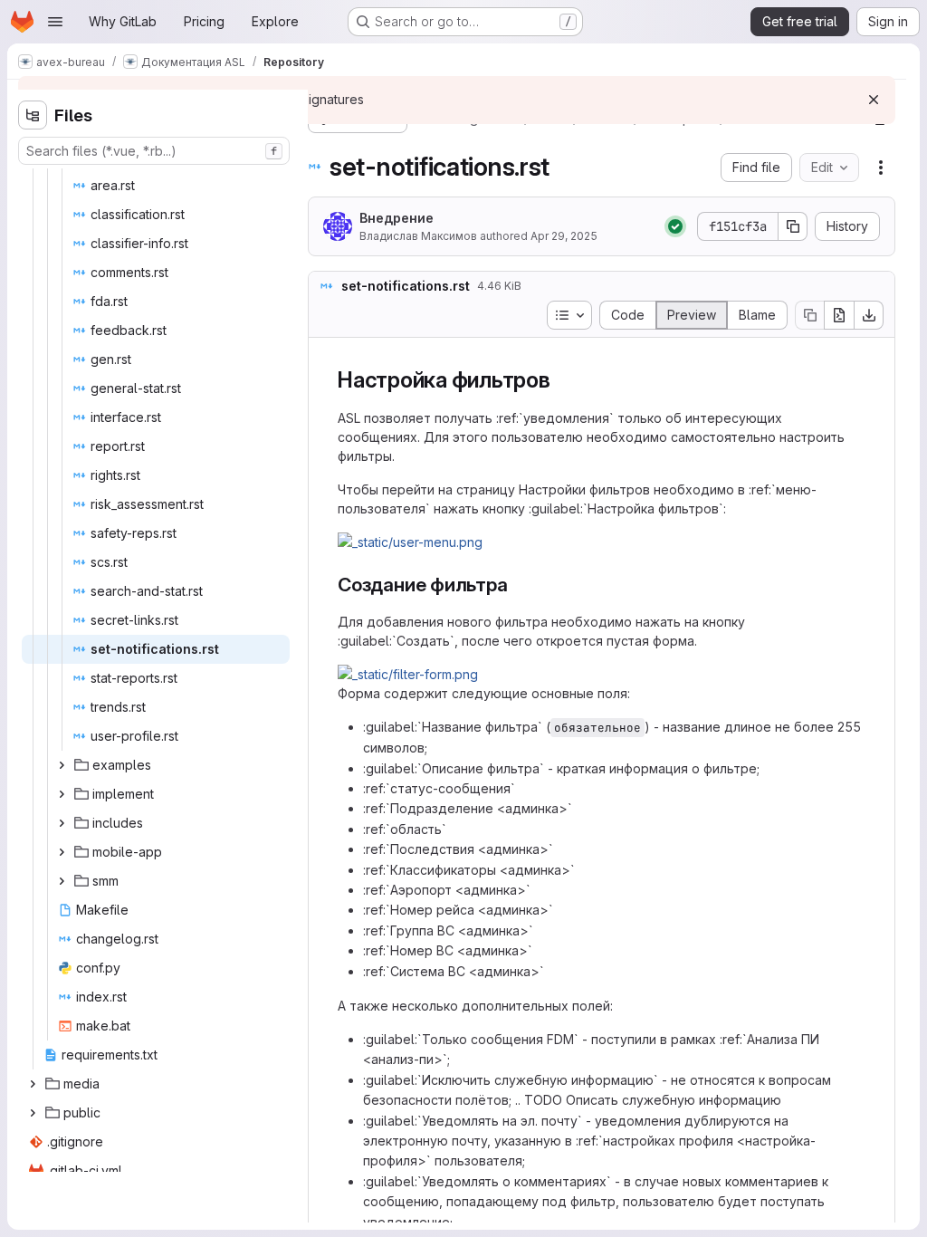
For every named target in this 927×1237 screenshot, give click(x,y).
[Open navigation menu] (55, 21)
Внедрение (396, 217)
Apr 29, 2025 (563, 236)
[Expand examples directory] (61, 765)
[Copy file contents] (809, 315)
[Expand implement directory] (61, 794)
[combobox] (154, 151)
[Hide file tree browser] (32, 115)
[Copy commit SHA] (793, 226)
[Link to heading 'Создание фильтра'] (518, 584)
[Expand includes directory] (61, 823)
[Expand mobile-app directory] (61, 852)
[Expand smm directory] (61, 881)
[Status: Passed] (675, 226)
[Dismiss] (873, 99)
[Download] (869, 315)
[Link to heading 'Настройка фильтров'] (562, 380)
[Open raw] (839, 315)
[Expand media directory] (32, 1084)
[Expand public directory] (32, 1113)
